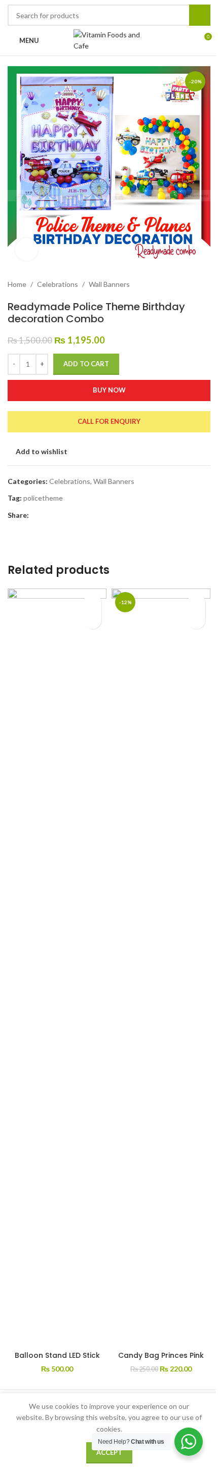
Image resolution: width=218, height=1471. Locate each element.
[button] (92, 620)
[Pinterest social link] (59, 515)
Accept (109, 1452)
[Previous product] (180, 284)
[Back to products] (192, 284)
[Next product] (204, 284)
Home (17, 284)
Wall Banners (109, 284)
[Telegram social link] (84, 515)
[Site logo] (109, 39)
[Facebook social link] (35, 515)
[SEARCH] (199, 15)
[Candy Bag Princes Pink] (161, 967)
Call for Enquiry (109, 421)
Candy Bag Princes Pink (161, 1355)
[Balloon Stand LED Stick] (57, 967)
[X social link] (47, 515)
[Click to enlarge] (26, 249)
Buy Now (109, 390)
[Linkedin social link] (71, 515)
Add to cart (86, 364)
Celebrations (57, 284)
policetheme (43, 498)
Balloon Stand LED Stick (57, 1355)
